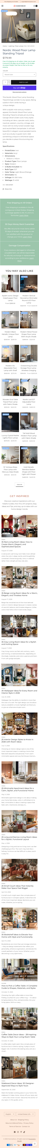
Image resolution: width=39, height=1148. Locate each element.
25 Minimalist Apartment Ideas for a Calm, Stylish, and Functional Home (18, 789)
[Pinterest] (21, 1132)
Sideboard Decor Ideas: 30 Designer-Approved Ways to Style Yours (18, 1084)
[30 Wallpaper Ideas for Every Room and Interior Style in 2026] (20, 675)
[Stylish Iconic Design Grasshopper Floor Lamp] (10, 283)
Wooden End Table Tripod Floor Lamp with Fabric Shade (10, 402)
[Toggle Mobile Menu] (4, 6)
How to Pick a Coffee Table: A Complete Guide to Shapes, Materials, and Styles (19, 987)
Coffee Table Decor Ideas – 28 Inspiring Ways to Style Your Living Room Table (19, 1035)
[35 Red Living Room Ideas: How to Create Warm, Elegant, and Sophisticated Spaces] (20, 526)
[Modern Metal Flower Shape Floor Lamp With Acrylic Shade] (29, 319)
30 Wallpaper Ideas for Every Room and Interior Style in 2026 (19, 692)
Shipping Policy (23, 1120)
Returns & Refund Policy (14, 1123)
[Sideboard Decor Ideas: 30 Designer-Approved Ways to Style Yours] (20, 1067)
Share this (8, 189)
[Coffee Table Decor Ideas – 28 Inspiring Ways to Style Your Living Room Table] (20, 1019)
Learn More (23, 215)
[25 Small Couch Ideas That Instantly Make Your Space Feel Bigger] (20, 870)
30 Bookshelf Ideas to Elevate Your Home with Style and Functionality (17, 935)
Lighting (11, 46)
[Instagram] (18, 1132)
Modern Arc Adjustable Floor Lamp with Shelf (10, 368)
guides (4, 983)
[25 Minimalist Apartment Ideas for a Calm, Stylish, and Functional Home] (20, 772)
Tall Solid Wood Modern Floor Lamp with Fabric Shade (29, 435)
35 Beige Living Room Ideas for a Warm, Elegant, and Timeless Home (20, 594)
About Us (13, 1120)
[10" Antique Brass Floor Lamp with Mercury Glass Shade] (10, 455)
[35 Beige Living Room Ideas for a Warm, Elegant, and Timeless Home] (20, 577)
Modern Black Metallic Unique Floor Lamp (10, 334)
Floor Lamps (19, 46)
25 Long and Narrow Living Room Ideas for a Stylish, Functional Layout (19, 838)
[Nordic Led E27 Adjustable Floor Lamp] (29, 387)
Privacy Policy (28, 1123)
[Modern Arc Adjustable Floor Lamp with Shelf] (10, 353)
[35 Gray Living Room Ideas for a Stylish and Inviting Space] (20, 626)
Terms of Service (15, 1126)
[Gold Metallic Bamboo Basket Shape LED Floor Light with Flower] (29, 455)
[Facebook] (15, 1132)
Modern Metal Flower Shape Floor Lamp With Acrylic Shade (28, 334)
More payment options (19, 92)
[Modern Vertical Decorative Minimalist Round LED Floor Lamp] (29, 283)
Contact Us (26, 1126)
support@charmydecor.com (28, 1)
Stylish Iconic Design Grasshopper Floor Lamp (10, 298)
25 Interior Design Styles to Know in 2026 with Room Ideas (17, 740)
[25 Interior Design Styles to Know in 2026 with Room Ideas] (20, 724)
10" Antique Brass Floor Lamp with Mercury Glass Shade (10, 469)
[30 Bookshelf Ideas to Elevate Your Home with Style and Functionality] (20, 919)
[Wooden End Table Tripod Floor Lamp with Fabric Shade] (10, 387)
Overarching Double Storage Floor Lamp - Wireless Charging (28, 368)
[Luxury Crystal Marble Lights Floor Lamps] (10, 422)
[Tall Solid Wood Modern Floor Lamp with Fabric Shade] (29, 421)
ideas (3, 539)
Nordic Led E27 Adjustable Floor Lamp (28, 402)
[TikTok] (24, 1132)
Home (5, 46)
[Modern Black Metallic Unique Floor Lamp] (10, 319)
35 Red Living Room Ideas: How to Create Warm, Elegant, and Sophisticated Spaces (17, 544)
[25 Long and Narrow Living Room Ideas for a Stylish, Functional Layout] (20, 821)
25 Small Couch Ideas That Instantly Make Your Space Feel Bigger (18, 887)
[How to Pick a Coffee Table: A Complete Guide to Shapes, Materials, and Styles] (20, 970)
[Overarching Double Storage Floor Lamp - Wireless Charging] (29, 353)
